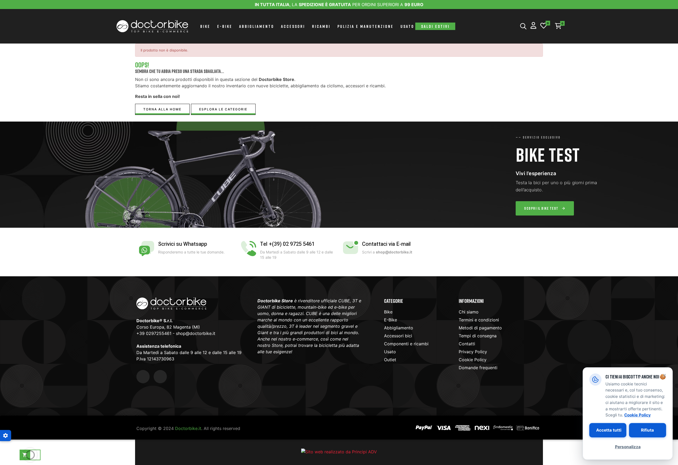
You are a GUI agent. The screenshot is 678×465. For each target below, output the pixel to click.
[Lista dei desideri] (543, 26)
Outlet (390, 359)
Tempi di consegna (478, 335)
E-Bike (390, 319)
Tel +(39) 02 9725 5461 (287, 244)
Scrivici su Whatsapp (182, 244)
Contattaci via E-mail (386, 244)
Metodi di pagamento (480, 327)
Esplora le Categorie (223, 109)
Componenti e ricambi (406, 343)
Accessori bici (398, 335)
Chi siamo (469, 312)
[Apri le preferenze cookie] (5, 435)
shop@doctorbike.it (195, 333)
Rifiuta (647, 430)
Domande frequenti (478, 367)
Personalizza (628, 446)
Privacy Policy (473, 351)
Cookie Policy (473, 359)
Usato (390, 351)
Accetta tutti (608, 430)
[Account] (533, 26)
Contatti (467, 343)
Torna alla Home (162, 109)
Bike (388, 312)
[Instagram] (160, 376)
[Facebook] (143, 376)
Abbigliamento (398, 327)
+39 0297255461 (153, 333)
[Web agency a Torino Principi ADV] (339, 451)
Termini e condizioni (479, 319)
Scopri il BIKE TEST (541, 208)
